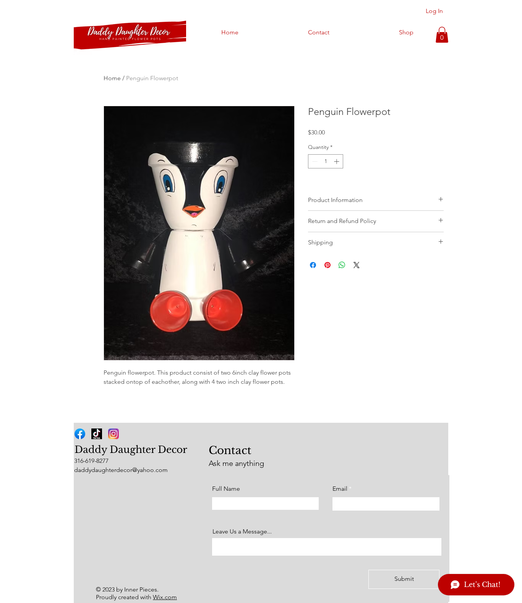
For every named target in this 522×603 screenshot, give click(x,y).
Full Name (226, 489)
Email (339, 489)
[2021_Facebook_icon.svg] (80, 433)
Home (112, 78)
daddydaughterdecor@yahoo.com (121, 470)
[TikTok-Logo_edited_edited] (96, 433)
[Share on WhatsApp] (342, 265)
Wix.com (165, 597)
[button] (442, 35)
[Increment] (337, 161)
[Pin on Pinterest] (327, 265)
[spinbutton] (325, 161)
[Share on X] (356, 265)
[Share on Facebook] (313, 265)
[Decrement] (314, 161)
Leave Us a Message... (242, 532)
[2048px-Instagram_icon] (113, 433)
